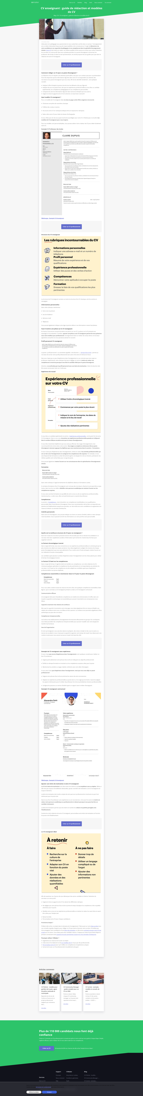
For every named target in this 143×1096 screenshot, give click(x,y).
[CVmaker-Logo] (35, 2)
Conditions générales (72, 1078)
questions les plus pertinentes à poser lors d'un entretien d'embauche (76, 934)
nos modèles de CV (66, 943)
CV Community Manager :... (91, 1078)
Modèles (80, 2)
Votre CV (48, 50)
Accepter (49, 1092)
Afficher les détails (34, 1092)
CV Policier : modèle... (90, 1075)
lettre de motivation (70, 930)
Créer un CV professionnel (71, 65)
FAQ (57, 1081)
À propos (58, 1075)
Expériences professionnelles (78, 436)
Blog (85, 2)
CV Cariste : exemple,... (90, 1081)
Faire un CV (72, 2)
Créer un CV (46, 1048)
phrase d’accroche (86, 352)
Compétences (52, 502)
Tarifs (90, 2)
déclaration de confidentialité (43, 1087)
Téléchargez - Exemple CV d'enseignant (52, 218)
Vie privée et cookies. (72, 1075)
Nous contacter (98, 2)
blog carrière (94, 926)
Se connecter (108, 2)
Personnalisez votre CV (49, 945)
